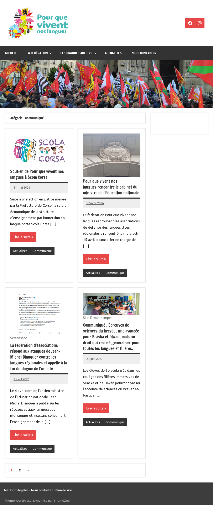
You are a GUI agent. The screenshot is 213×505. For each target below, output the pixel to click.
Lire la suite (22, 237)
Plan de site (63, 490)
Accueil (10, 53)
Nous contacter (144, 53)
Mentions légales (16, 490)
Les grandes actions (76, 53)
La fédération (37, 53)
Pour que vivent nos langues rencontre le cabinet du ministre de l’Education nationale (111, 187)
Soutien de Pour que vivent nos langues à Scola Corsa (37, 174)
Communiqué (42, 251)
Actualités (113, 53)
